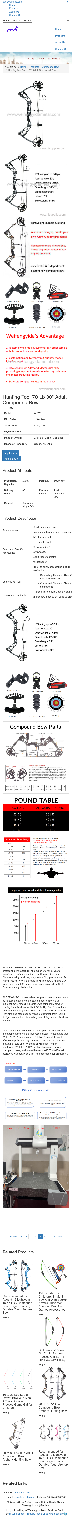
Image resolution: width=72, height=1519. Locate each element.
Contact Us (15, 15)
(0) (67, 1)
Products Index (34, 1513)
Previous (13, 1236)
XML (51, 1513)
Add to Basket (12, 458)
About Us (14, 11)
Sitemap (58, 1513)
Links (45, 1513)
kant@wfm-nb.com (12, 1)
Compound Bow (50, 66)
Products (14, 8)
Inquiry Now (11, 453)
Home (12, 5)
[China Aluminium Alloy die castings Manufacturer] (11, 28)
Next (60, 1236)
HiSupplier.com (17, 1513)
